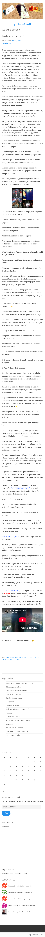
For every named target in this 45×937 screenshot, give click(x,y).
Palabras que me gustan (25, 899)
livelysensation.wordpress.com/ (17, 709)
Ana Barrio (10, 724)
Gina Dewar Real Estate (14, 694)
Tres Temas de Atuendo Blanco (17, 731)
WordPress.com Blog (13, 735)
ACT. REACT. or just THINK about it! (18, 720)
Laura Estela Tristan (13, 717)
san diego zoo (7, 659)
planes (37, 657)
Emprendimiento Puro (28, 905)
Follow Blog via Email (11, 797)
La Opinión (10, 702)
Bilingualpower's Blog (13, 687)
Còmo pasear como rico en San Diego (19, 683)
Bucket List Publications (14, 728)
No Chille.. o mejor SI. (25, 886)
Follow (6, 813)
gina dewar (22, 23)
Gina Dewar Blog (12, 657)
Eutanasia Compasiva (29, 912)
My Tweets (5, 826)
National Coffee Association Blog (17, 691)
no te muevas (24, 657)
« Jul (3, 791)
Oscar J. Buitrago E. (14, 912)
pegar (32, 657)
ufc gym (16, 659)
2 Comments (6, 43)
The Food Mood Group (14, 698)
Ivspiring (9, 713)
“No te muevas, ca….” (13, 36)
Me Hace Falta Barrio (25, 892)
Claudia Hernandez (12, 705)
